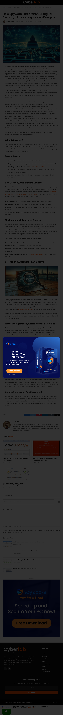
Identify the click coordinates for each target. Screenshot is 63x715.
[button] (58, 339)
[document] (31, 357)
